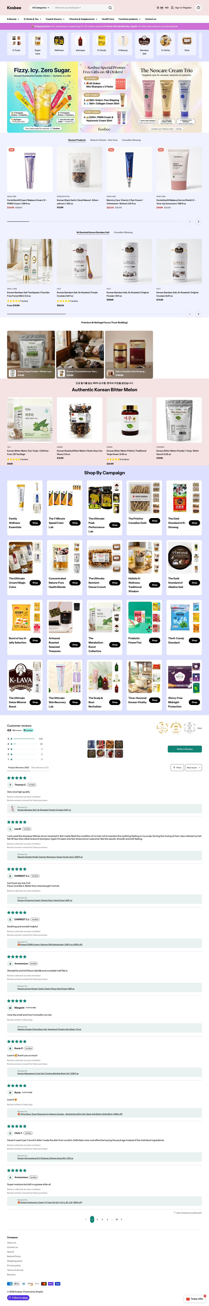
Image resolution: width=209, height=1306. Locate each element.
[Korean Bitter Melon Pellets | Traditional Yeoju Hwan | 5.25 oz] (129, 420)
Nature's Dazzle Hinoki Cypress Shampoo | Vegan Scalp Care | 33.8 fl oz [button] (50, 857)
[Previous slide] (190, 221)
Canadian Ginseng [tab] (131, 140)
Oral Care (12, 289)
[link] (37, 487)
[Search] (110, 7)
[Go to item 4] (119, 744)
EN (161, 7)
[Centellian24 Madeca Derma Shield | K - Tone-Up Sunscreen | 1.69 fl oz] (179, 169)
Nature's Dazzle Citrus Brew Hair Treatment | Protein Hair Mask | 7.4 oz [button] (49, 1029)
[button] (25, 738)
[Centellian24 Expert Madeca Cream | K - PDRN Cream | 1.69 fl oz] (30, 169)
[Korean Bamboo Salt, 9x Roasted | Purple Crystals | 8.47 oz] (79, 262)
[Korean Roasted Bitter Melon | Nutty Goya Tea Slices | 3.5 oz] (79, 420)
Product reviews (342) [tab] (18, 767)
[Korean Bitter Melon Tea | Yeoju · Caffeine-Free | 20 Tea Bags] (30, 420)
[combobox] (71, 7)
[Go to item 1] (91, 744)
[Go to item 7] (110, 753)
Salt (59, 289)
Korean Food (63, 196)
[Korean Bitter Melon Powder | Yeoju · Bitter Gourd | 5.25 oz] (179, 420)
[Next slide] (198, 221)
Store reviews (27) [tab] (40, 767)
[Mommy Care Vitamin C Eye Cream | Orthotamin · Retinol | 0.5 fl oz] (129, 169)
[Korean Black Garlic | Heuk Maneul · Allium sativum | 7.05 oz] (79, 169)
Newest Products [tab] (77, 140)
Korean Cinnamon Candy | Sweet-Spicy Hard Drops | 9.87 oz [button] (44, 900)
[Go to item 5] (91, 753)
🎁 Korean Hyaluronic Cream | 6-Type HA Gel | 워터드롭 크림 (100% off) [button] (49, 1202)
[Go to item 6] (101, 753)
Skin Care (11, 196)
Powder (160, 447)
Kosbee (14, 7)
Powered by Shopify (33, 1291)
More (200, 728)
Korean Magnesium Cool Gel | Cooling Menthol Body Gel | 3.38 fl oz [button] (48, 1073)
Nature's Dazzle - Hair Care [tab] (104, 140)
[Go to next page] (122, 1219)
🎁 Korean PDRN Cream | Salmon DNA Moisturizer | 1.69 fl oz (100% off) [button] (50, 944)
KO (166, 7)
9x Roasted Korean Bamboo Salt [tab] (93, 232)
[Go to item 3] (110, 744)
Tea (9, 447)
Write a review (185, 749)
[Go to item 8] (119, 753)
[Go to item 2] (101, 744)
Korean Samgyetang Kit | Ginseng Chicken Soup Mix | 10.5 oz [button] (45, 1158)
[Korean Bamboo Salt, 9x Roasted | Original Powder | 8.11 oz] (129, 262)
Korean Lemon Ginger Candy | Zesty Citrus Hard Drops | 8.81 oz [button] (45, 988)
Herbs (60, 447)
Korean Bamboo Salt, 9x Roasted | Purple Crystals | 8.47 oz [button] (44, 810)
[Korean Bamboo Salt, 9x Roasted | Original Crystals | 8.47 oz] (179, 262)
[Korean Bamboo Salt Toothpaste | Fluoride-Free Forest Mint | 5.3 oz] (30, 262)
